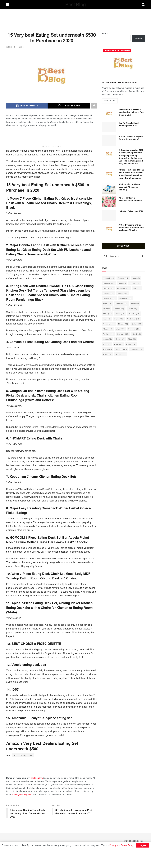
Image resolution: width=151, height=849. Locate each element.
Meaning (108, 324)
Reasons (134, 329)
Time (120, 339)
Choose (122, 293)
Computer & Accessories (117, 50)
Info (106, 319)
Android (123, 278)
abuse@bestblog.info (22, 794)
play (120, 329)
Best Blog (75, 4)
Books (134, 283)
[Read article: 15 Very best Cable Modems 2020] (123, 63)
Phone (108, 329)
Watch (131, 344)
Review (108, 334)
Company (109, 298)
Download (125, 298)
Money (123, 324)
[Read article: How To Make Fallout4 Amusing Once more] (109, 127)
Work (107, 354)
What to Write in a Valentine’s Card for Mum (130, 199)
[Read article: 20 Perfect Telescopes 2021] (109, 215)
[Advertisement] (75, 20)
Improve (134, 313)
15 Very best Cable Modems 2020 (119, 82)
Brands (108, 288)
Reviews (123, 334)
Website (121, 349)
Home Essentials (16, 46)
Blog (122, 283)
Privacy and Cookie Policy (121, 845)
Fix (106, 308)
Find (135, 303)
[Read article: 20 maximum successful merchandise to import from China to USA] (109, 113)
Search (105, 33)
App (136, 278)
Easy (107, 303)
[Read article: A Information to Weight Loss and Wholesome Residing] (109, 188)
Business (123, 288)
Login (118, 319)
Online (137, 324)
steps (107, 339)
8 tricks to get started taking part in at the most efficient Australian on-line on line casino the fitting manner (131, 173)
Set (31, 755)
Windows (136, 349)
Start (137, 334)
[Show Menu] (7, 4)
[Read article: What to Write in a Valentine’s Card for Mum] (109, 201)
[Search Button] (143, 4)
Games (119, 308)
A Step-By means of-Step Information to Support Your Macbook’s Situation (131, 227)
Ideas (120, 313)
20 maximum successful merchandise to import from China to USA (131, 112)
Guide (132, 308)
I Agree (142, 845)
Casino (108, 293)
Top (106, 344)
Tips (132, 339)
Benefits (108, 283)
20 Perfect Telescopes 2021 (131, 211)
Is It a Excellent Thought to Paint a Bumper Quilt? (131, 138)
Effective (121, 303)
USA (118, 344)
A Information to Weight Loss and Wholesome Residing (129, 187)
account (108, 278)
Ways (107, 349)
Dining (23, 755)
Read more (111, 100)
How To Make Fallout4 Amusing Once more (129, 124)
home (107, 313)
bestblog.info (37, 777)
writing (120, 354)
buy (15, 755)
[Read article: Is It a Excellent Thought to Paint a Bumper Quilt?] (109, 140)
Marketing (133, 319)
